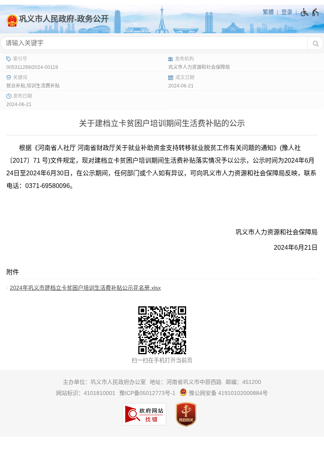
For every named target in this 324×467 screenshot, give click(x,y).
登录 (286, 12)
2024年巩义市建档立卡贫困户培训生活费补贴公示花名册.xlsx (85, 288)
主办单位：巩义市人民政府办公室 (104, 382)
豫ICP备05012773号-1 (147, 393)
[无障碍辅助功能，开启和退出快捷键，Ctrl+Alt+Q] (310, 12)
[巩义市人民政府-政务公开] (162, 19)
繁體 (268, 12)
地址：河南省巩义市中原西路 (186, 382)
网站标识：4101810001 (85, 393)
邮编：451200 (243, 382)
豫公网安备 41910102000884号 (227, 393)
